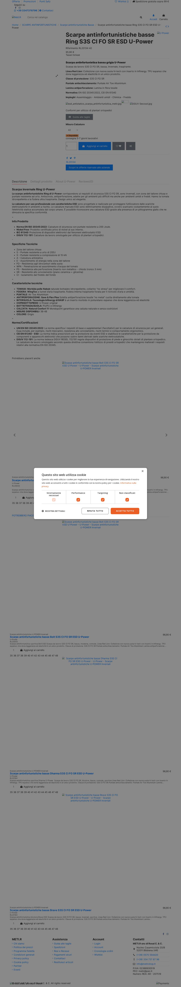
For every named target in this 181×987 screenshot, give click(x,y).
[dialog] (90, 493)
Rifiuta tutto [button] (95, 511)
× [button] (142, 471)
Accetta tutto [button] (125, 511)
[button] (53, 511)
